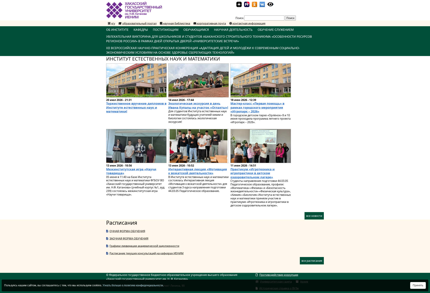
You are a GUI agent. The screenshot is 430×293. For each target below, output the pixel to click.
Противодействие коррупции (278, 275)
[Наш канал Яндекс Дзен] (239, 4)
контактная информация (248, 23)
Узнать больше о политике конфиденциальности (133, 285)
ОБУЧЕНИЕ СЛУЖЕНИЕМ (276, 30)
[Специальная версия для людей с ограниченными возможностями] (270, 4)
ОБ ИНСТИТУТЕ (117, 30)
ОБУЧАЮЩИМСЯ (196, 30)
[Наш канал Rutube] (246, 4)
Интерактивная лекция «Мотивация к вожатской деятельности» (197, 171)
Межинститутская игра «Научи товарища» (131, 171)
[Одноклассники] (254, 4)
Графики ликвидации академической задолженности (144, 246)
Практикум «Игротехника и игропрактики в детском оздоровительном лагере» (252, 173)
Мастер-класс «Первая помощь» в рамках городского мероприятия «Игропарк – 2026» (257, 107)
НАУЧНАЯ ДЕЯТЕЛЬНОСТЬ (233, 30)
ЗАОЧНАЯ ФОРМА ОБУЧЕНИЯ (129, 238)
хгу (113, 23)
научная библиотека (176, 23)
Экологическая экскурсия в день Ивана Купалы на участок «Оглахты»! (198, 105)
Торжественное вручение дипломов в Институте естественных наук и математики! (136, 107)
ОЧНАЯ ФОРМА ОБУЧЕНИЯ (127, 231)
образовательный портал (139, 23)
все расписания (312, 261)
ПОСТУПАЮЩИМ (165, 30)
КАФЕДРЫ (141, 30)
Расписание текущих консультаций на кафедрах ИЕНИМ (147, 253)
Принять (418, 285)
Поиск (239, 18)
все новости (314, 216)
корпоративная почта (211, 23)
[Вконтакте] (262, 4)
